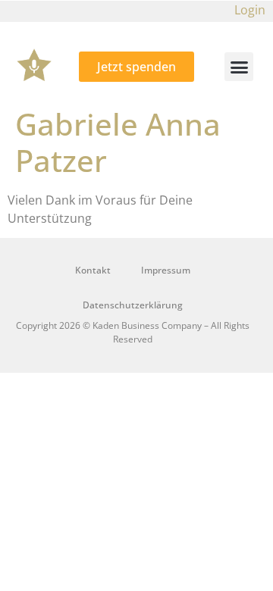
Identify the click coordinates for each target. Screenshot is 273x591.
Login (249, 10)
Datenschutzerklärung (133, 305)
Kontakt (93, 270)
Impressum (165, 270)
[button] (238, 66)
